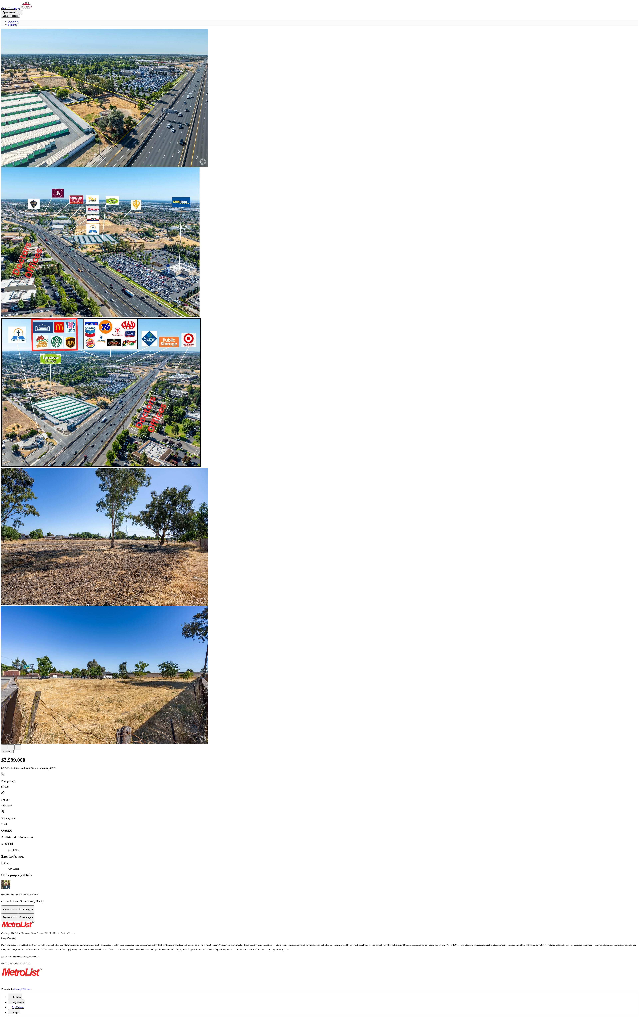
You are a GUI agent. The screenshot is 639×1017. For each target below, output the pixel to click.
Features (12, 24)
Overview (13, 21)
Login (5, 16)
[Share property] (18, 747)
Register (14, 16)
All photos (7, 751)
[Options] (4, 747)
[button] (319, 98)
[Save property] (11, 747)
